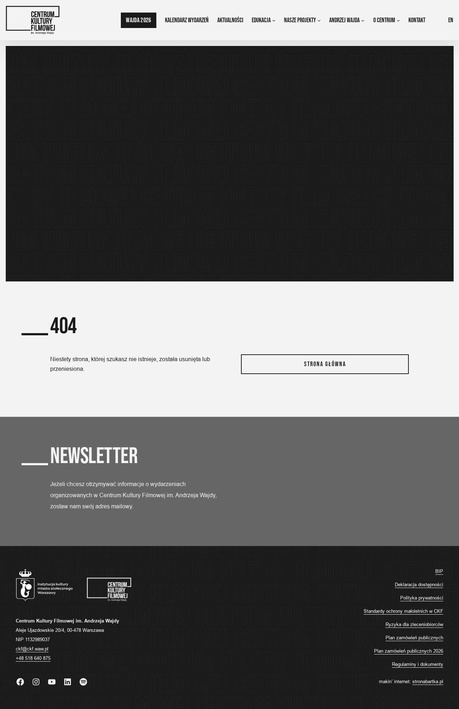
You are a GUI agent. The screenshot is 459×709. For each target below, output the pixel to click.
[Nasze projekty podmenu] (319, 20)
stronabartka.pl (427, 681)
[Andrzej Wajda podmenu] (362, 20)
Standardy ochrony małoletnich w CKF (403, 611)
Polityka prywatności (421, 598)
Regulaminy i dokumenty (417, 664)
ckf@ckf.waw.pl (32, 649)
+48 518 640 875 (33, 658)
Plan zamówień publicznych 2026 (408, 651)
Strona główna (325, 364)
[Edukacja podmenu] (273, 20)
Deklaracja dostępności (419, 584)
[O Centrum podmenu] (398, 20)
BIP (439, 571)
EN (450, 20)
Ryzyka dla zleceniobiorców (414, 624)
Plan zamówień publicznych (414, 637)
